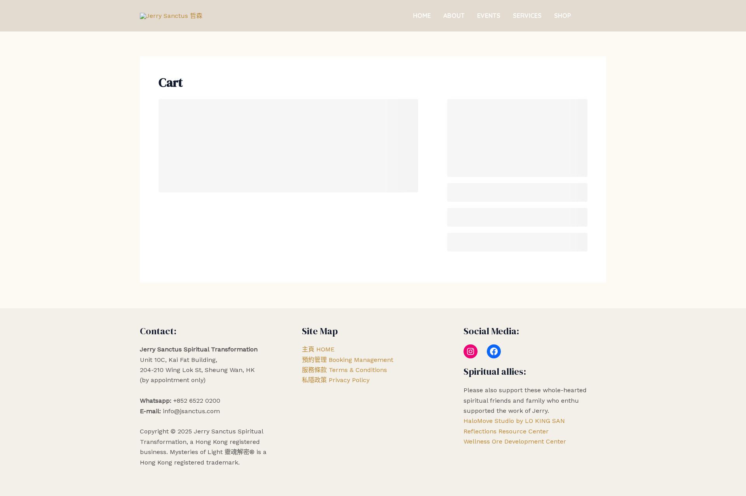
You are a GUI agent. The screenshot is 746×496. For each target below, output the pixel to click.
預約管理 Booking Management (347, 359)
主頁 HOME (318, 349)
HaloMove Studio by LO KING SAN (514, 420)
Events (488, 15)
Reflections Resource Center (506, 431)
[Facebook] (494, 351)
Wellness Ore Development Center (515, 441)
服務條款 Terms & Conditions (344, 370)
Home (422, 15)
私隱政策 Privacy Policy (336, 380)
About (454, 15)
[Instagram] (471, 351)
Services (527, 15)
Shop (562, 15)
